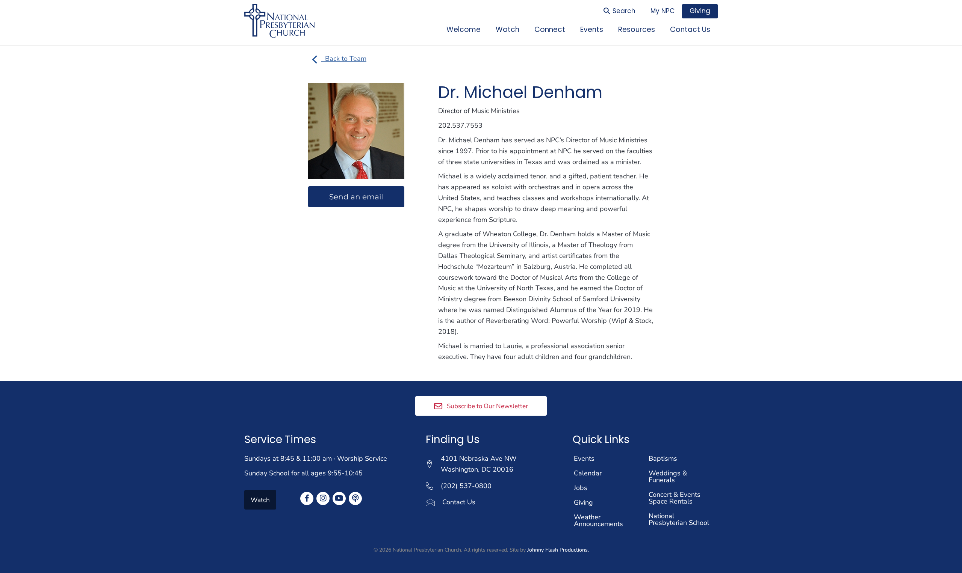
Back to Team (343, 58)
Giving (583, 502)
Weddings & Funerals (668, 476)
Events (584, 458)
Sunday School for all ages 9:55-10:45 (303, 473)
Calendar (588, 473)
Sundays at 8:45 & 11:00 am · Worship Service (315, 458)
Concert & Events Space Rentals (674, 498)
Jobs (580, 487)
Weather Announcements (598, 520)
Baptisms (663, 458)
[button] (481, 406)
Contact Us (458, 502)
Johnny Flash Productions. (558, 549)
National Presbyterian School (679, 519)
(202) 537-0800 (466, 485)
